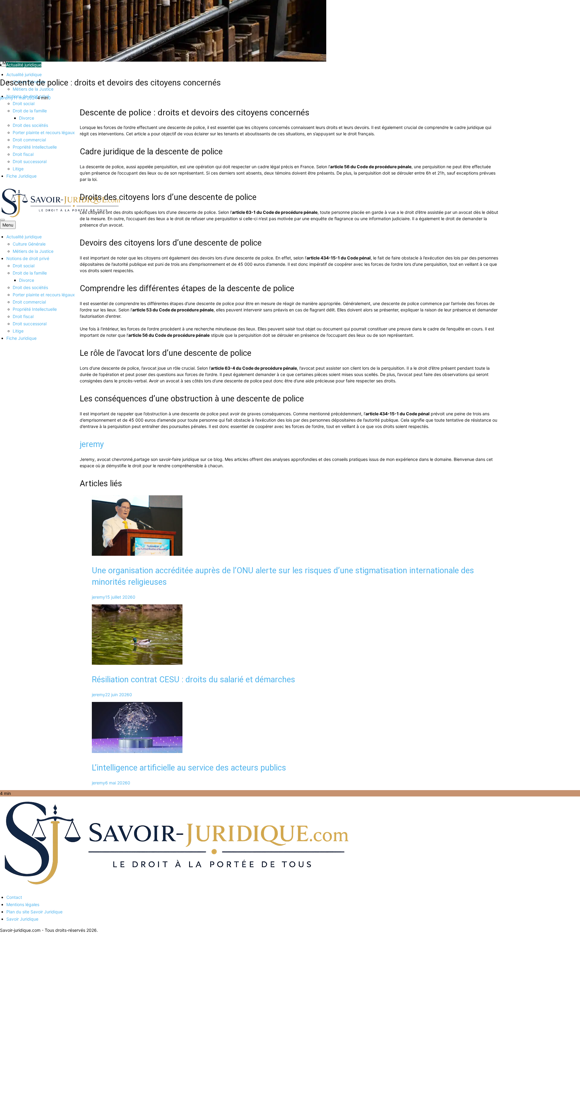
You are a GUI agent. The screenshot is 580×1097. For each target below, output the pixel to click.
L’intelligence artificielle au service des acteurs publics (189, 768)
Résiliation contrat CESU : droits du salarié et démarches (193, 679)
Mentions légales (22, 904)
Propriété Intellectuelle (35, 147)
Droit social (23, 103)
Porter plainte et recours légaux (44, 132)
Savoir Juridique (22, 919)
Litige (18, 168)
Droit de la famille (30, 110)
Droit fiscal (23, 154)
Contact (14, 897)
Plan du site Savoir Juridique (34, 911)
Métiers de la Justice (33, 89)
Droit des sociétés (30, 125)
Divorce (26, 118)
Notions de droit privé (27, 258)
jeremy (6, 97)
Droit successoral (30, 161)
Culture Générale (29, 243)
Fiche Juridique (21, 176)
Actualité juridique (24, 74)
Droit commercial (29, 139)
